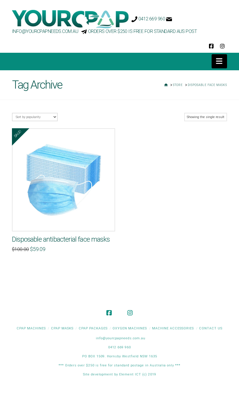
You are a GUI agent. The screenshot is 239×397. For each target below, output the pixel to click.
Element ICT (130, 374)
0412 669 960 (151, 19)
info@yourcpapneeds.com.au (45, 31)
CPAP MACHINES (31, 328)
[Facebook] (211, 46)
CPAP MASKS (62, 328)
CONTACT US (210, 328)
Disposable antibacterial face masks (61, 239)
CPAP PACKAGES (93, 328)
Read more (64, 220)
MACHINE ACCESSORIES (173, 328)
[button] (219, 61)
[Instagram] (222, 46)
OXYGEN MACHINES (130, 328)
